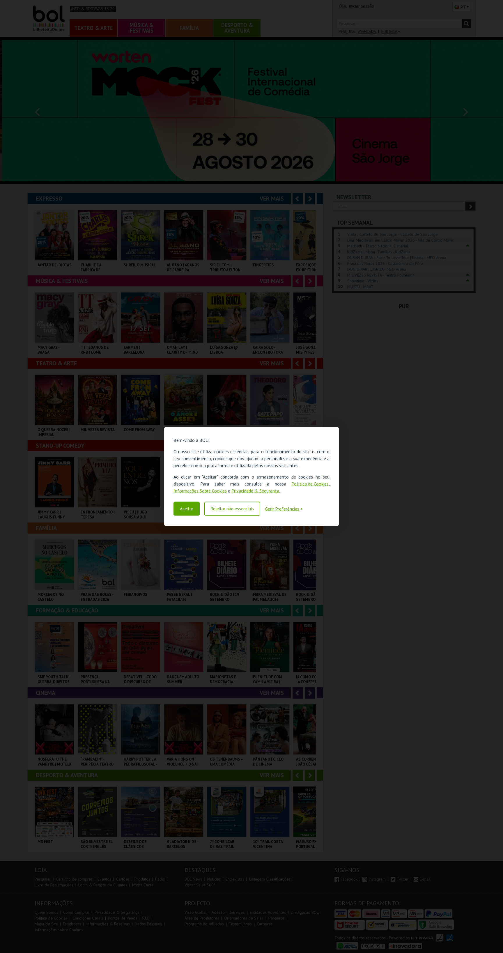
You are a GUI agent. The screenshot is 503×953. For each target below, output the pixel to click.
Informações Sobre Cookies (200, 491)
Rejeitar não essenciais (232, 508)
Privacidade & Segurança (255, 491)
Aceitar (186, 508)
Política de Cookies (310, 484)
